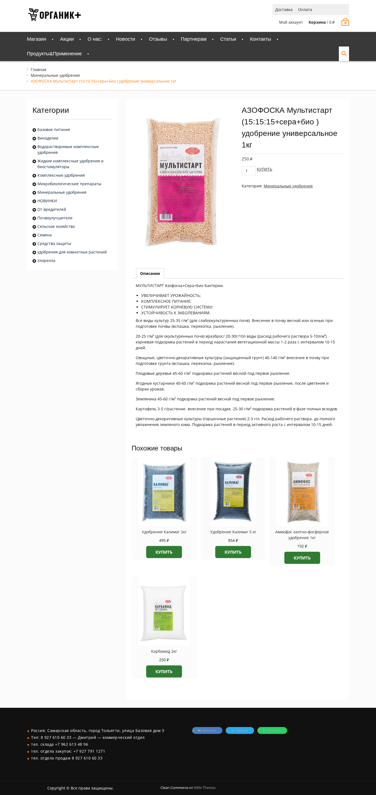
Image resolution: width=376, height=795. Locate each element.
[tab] (150, 273)
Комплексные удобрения (61, 175)
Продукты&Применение (54, 53)
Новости (125, 39)
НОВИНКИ (47, 200)
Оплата (305, 9)
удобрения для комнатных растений (72, 252)
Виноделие (47, 138)
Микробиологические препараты (69, 183)
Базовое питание (53, 129)
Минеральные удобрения (55, 75)
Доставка (284, 9)
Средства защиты (54, 243)
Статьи (228, 39)
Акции (67, 39)
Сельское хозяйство (56, 226)
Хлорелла (46, 260)
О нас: (95, 39)
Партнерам (193, 39)
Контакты (260, 39)
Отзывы (158, 39)
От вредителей (51, 209)
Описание (150, 273)
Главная (38, 69)
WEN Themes (205, 787)
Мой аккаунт (291, 22)
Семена (44, 234)
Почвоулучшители (54, 217)
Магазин (36, 39)
